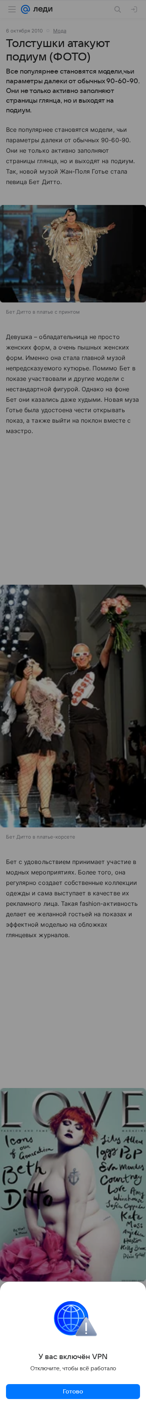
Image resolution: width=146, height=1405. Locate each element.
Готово (73, 1391)
